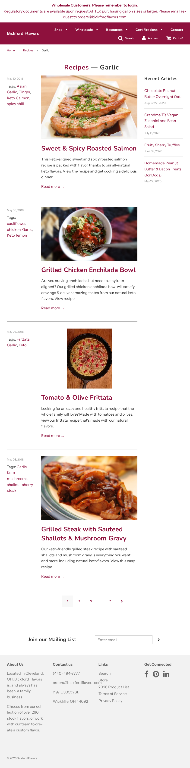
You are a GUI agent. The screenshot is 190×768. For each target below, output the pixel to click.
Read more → (52, 186)
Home (11, 50)
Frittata (23, 339)
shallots (13, 484)
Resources (115, 30)
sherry (27, 484)
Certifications (147, 30)
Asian (21, 86)
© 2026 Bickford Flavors (22, 758)
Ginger (24, 92)
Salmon (22, 98)
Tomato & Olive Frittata (76, 397)
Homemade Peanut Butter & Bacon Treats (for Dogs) (162, 169)
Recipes (28, 50)
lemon (21, 235)
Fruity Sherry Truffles (162, 145)
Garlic (12, 92)
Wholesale (84, 30)
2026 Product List (113, 687)
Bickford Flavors (23, 33)
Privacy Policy (110, 700)
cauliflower (16, 223)
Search (104, 673)
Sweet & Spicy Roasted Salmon (88, 148)
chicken (14, 229)
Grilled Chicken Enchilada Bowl (88, 270)
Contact (177, 30)
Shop (59, 30)
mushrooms (17, 478)
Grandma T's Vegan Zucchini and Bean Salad (161, 121)
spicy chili (15, 103)
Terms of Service (112, 693)
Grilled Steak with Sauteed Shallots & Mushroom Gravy (84, 534)
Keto (11, 98)
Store (103, 680)
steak (11, 490)
